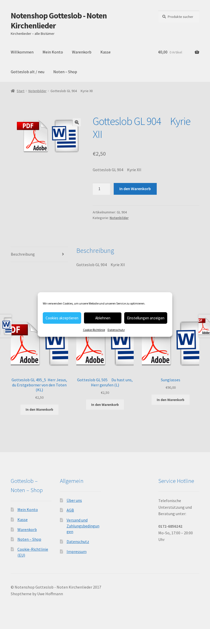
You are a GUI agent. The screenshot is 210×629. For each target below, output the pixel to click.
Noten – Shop (65, 71)
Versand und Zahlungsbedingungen (83, 525)
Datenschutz (116, 330)
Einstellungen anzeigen (145, 318)
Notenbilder (37, 91)
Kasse (105, 52)
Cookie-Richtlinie (94, 330)
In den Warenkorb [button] (39, 409)
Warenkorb (81, 52)
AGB (70, 510)
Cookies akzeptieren (62, 318)
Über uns (74, 500)
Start (20, 91)
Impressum (77, 551)
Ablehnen (102, 318)
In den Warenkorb (135, 188)
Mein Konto (53, 52)
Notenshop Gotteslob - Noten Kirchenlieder (59, 20)
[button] (77, 122)
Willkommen (22, 52)
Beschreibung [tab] (23, 254)
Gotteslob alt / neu (27, 71)
